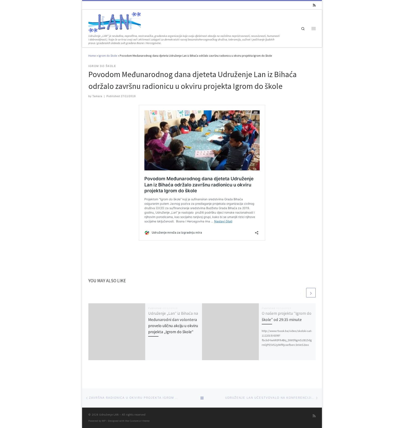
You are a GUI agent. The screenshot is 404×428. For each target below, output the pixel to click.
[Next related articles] (311, 292)
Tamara (97, 96)
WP (104, 420)
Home (92, 56)
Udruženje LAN (109, 414)
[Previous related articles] (301, 292)
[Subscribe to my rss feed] (314, 5)
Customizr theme (140, 420)
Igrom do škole (107, 56)
